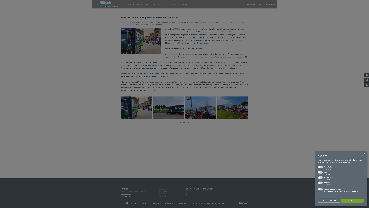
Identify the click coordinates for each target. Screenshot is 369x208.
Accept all (352, 200)
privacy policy (335, 162)
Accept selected (329, 200)
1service (327, 174)
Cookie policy (346, 162)
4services (327, 169)
